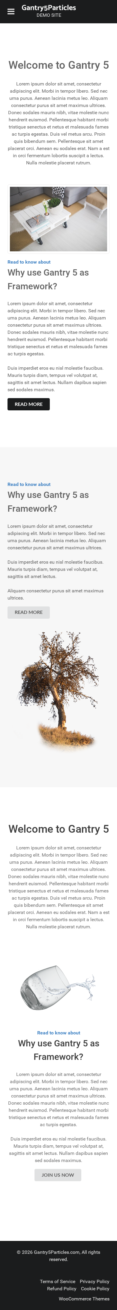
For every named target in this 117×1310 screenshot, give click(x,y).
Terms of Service (57, 1281)
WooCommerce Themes (84, 1299)
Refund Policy (61, 1288)
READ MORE (29, 404)
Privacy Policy (95, 1281)
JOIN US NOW (58, 1175)
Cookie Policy (95, 1288)
